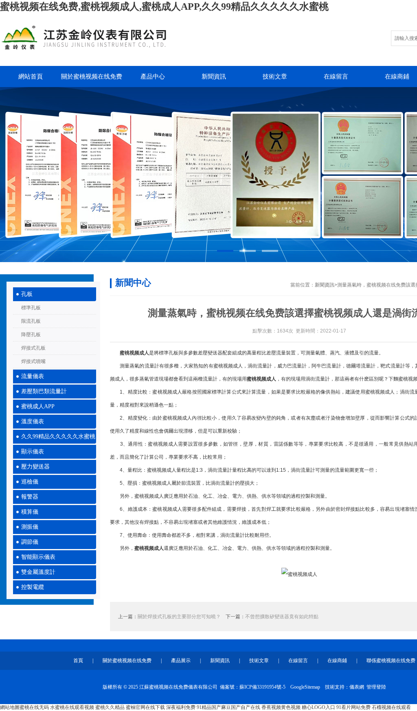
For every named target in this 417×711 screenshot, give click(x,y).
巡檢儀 (29, 482)
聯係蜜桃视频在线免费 (391, 660)
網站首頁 (30, 76)
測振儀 (29, 527)
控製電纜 (32, 587)
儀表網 (356, 687)
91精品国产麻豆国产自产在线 (228, 707)
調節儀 (29, 542)
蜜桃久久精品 (110, 707)
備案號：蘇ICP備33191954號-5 (252, 687)
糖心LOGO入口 (318, 707)
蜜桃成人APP (38, 406)
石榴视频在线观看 (391, 707)
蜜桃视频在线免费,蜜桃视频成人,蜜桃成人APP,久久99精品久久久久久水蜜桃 (164, 6)
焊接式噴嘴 (33, 361)
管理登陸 (376, 687)
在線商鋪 (337, 660)
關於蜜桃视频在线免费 (91, 76)
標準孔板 (31, 308)
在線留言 (336, 76)
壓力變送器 (35, 467)
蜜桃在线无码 (34, 707)
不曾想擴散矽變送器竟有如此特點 (281, 616)
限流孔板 (31, 321)
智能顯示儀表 (38, 557)
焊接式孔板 (33, 348)
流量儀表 (32, 376)
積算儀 (29, 512)
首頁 (78, 660)
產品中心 (152, 76)
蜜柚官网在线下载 (145, 707)
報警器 (29, 497)
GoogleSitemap (305, 687)
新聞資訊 (214, 76)
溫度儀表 (32, 421)
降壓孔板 (31, 334)
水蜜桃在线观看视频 (72, 707)
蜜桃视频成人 (134, 353)
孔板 (27, 294)
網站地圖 (10, 707)
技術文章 (275, 76)
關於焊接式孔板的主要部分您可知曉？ (179, 616)
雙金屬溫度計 (38, 572)
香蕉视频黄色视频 (281, 707)
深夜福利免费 (180, 707)
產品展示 (181, 660)
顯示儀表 (32, 451)
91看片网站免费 (353, 707)
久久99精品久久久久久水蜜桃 (58, 436)
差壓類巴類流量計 (44, 391)
